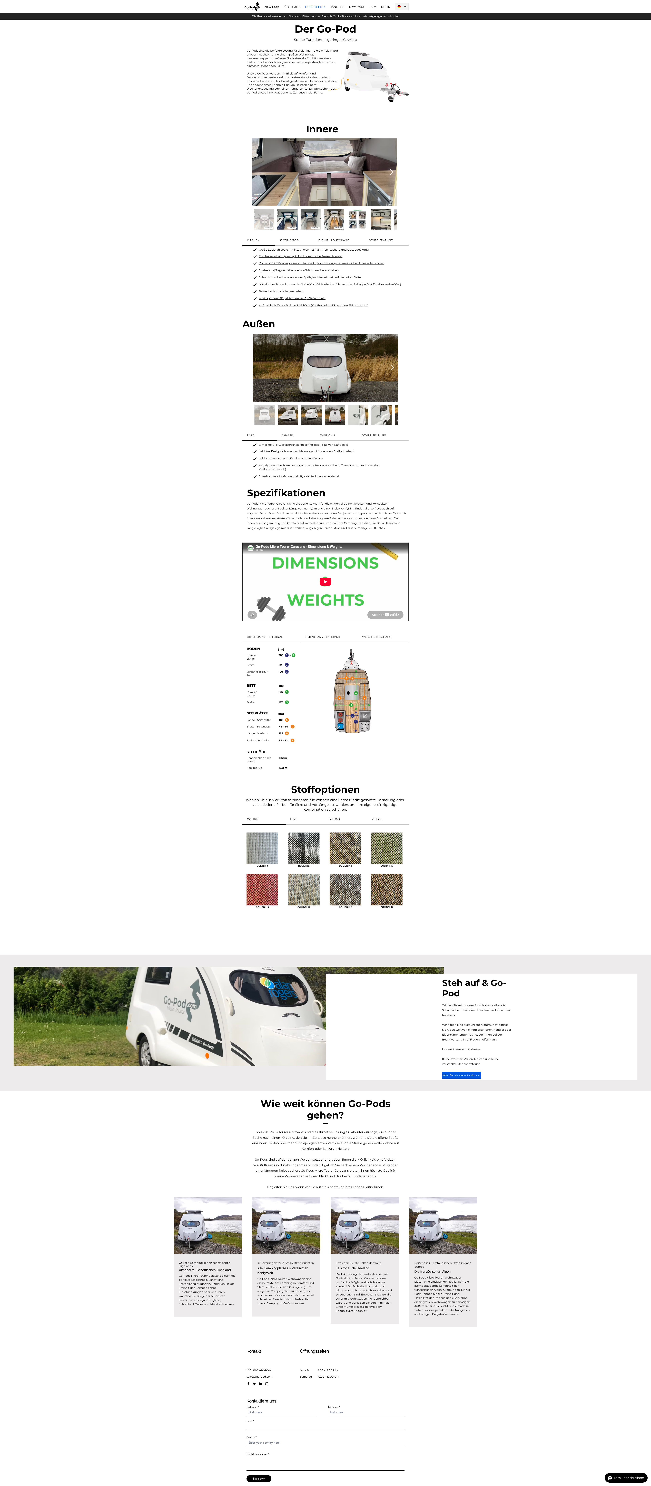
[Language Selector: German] (402, 6)
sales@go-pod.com (259, 1376)
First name (251, 1407)
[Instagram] (267, 1384)
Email (249, 1421)
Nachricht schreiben (256, 1454)
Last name (333, 1407)
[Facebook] (248, 1384)
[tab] (258, 240)
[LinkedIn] (260, 1384)
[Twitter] (254, 1384)
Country (250, 1437)
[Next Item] (391, 172)
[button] (385, 6)
